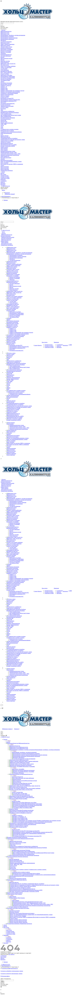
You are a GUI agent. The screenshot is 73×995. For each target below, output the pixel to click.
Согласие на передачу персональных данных (11, 973)
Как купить (9, 930)
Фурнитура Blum (16, 801)
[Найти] (2, 25)
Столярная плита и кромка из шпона (21, 872)
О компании (4, 955)
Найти (2, 981)
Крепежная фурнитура (17, 776)
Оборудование (12, 896)
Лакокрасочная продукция (15, 841)
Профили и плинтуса (17, 815)
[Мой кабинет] (1, 707)
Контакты (3, 959)
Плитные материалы (14, 859)
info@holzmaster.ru (6, 196)
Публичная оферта (5, 976)
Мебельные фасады (14, 882)
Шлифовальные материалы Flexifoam (21, 850)
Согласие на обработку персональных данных (12, 971)
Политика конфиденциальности (10, 968)
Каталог (8, 742)
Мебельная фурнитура (14, 745)
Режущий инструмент (14, 910)
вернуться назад (4, 954)
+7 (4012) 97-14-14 (5, 186)
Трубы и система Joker (17, 792)
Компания (8, 937)
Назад (9, 740)
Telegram (5, 200)
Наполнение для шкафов (18, 769)
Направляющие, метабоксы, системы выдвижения (24, 752)
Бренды (2, 958)
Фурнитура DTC (16, 829)
